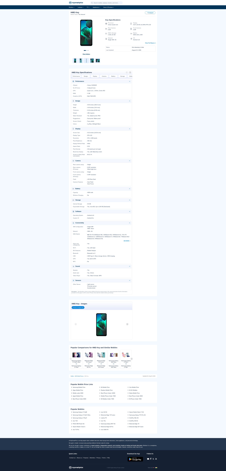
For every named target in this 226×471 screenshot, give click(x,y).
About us (79, 457)
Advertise (92, 457)
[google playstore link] (135, 461)
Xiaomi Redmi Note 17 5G (136, 412)
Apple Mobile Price (78, 396)
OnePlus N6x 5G (134, 418)
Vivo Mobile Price (134, 387)
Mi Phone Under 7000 (135, 399)
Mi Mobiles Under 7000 (107, 399)
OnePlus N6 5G (133, 421)
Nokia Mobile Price (134, 393)
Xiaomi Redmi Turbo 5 (79, 426)
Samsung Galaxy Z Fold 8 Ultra (81, 415)
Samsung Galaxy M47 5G (108, 423)
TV (87, 7)
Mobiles (71, 7)
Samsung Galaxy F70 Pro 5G (137, 415)
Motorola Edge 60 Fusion (136, 426)
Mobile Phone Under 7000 (108, 396)
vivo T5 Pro (76, 429)
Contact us (72, 457)
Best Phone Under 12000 (108, 393)
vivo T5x (103, 421)
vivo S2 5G (104, 412)
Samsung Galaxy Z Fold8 (80, 412)
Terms (104, 457)
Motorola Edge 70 (134, 423)
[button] (92, 3)
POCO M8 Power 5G (78, 423)
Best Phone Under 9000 (136, 396)
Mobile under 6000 (78, 393)
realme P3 (104, 418)
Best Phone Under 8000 (79, 399)
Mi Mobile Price (105, 387)
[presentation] (127, 72)
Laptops (80, 7)
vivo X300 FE (104, 429)
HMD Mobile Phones (79, 376)
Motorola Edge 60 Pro (107, 426)
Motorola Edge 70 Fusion (108, 415)
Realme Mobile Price (107, 390)
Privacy (98, 457)
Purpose (85, 457)
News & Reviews (108, 7)
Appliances (96, 7)
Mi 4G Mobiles (133, 390)
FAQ (108, 457)
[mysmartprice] (76, 3)
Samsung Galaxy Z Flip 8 (80, 418)
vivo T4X (75, 421)
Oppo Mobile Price (78, 390)
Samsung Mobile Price (79, 387)
